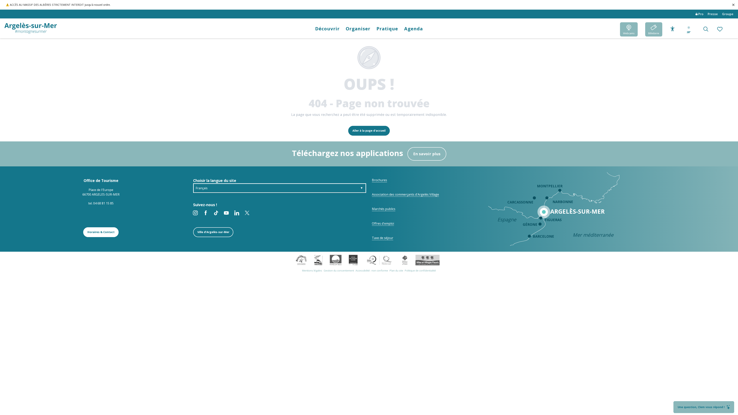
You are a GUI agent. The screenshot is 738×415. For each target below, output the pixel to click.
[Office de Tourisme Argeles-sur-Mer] (31, 28)
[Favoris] (720, 29)
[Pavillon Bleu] (336, 260)
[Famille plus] (301, 260)
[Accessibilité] (673, 29)
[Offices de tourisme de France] (404, 260)
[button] (706, 29)
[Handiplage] (318, 260)
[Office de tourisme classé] (353, 260)
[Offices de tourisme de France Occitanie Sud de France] (379, 260)
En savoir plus (426, 153)
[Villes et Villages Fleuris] (428, 260)
